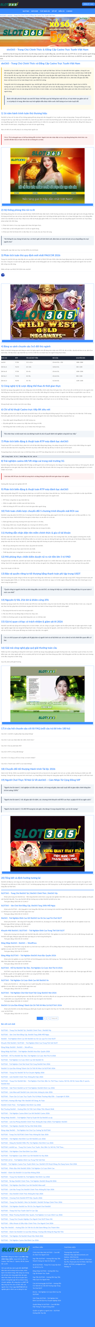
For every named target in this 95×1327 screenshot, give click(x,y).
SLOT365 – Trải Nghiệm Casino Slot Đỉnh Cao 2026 (20, 1240)
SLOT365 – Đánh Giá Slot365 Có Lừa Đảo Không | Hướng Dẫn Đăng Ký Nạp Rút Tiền (32, 1232)
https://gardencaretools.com (79, 1254)
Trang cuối (54, 1018)
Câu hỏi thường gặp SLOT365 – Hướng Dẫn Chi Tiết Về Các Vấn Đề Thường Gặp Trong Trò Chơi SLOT (47, 1286)
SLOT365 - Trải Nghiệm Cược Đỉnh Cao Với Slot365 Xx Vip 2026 (24, 1156)
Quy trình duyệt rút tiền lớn (10, 568)
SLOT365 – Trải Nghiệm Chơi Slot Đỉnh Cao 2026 (19, 1151)
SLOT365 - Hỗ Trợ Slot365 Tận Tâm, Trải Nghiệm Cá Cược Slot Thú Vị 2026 (32, 968)
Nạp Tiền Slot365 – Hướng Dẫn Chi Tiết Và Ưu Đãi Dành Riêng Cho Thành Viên (30, 1228)
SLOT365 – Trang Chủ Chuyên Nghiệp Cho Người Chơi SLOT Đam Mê (27, 1219)
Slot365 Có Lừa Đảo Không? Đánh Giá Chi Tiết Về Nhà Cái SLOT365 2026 (31, 1005)
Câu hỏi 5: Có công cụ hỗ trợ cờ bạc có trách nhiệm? (18, 757)
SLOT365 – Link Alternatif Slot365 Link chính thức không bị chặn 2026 (27, 1092)
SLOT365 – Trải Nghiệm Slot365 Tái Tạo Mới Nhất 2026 (21, 1126)
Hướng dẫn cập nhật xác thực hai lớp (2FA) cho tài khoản (19, 250)
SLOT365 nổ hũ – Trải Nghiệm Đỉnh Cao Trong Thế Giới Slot (23, 1160)
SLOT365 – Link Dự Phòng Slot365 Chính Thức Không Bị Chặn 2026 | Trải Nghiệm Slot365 (34, 1122)
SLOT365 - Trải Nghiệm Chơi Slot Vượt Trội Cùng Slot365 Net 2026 (28, 993)
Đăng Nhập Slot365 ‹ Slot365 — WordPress (19, 943)
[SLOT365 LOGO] (9, 4)
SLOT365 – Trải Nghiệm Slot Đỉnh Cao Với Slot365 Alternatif (23, 1185)
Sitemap (22, 1319)
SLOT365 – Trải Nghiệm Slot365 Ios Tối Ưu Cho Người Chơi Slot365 (26, 1206)
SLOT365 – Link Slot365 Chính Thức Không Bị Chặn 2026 (22, 1077)
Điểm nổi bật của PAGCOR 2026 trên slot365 (16, 269)
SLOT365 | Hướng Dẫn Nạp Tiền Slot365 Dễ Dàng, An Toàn (23, 1101)
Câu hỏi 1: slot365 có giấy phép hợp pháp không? (17, 734)
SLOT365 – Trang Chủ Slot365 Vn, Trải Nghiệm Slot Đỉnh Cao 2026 (25, 1177)
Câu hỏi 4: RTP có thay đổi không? (12, 752)
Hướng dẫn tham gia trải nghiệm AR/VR (14, 484)
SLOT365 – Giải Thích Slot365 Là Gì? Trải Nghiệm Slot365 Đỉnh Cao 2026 (28, 1088)
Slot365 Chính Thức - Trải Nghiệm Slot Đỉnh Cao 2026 (21, 1105)
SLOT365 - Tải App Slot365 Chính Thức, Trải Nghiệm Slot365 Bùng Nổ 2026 (28, 1181)
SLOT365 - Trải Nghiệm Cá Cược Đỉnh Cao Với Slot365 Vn (25, 980)
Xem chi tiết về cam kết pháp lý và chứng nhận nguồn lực (19, 129)
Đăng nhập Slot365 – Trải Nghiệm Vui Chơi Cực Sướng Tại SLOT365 (26, 1130)
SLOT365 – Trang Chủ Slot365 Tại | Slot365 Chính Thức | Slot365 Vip (29, 893)
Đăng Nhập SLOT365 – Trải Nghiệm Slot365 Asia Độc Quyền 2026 (28, 956)
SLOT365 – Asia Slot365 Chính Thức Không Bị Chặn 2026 (22, 1194)
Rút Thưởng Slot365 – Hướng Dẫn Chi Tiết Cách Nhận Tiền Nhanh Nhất (27, 1109)
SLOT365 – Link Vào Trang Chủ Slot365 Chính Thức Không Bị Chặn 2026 (27, 1189)
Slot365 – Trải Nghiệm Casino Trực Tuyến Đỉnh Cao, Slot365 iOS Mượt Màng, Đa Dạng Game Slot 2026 (39, 1164)
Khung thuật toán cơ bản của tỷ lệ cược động (16, 404)
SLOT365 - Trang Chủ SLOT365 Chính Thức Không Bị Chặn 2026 (24, 1134)
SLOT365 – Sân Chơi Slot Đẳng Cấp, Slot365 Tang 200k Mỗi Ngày (28, 906)
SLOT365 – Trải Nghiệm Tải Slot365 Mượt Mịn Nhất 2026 (22, 1236)
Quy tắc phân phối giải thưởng (11, 662)
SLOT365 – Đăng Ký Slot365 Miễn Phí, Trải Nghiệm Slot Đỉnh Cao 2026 (27, 1143)
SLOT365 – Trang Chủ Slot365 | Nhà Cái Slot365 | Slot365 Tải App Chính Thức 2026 (31, 1202)
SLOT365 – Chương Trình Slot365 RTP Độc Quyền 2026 (21, 1198)
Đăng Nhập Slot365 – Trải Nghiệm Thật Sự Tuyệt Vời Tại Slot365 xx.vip (26, 1118)
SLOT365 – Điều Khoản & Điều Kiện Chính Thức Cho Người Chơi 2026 (27, 1223)
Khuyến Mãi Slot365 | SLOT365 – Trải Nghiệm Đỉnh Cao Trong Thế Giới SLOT (33, 931)
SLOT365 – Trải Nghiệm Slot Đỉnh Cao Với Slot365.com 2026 (23, 1139)
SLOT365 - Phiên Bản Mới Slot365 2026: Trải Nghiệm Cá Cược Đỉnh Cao (27, 1168)
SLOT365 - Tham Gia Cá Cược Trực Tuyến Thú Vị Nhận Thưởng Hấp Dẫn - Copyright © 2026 (35, 1096)
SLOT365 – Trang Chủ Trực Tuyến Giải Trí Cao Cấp (19, 1211)
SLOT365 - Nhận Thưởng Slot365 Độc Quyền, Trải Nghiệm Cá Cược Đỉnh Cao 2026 (31, 1215)
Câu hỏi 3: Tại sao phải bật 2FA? (11, 746)
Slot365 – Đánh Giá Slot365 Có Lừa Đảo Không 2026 (20, 1173)
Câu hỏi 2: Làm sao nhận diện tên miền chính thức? (17, 740)
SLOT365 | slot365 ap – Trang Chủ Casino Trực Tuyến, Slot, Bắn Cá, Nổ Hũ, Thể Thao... (32, 1147)
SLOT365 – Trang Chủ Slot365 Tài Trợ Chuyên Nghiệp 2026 (22, 1073)
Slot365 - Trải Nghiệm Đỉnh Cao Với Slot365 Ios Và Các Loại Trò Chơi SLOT (31, 918)
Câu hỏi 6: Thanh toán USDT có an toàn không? (16, 763)
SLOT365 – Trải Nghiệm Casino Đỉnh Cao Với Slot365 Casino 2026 (25, 1113)
